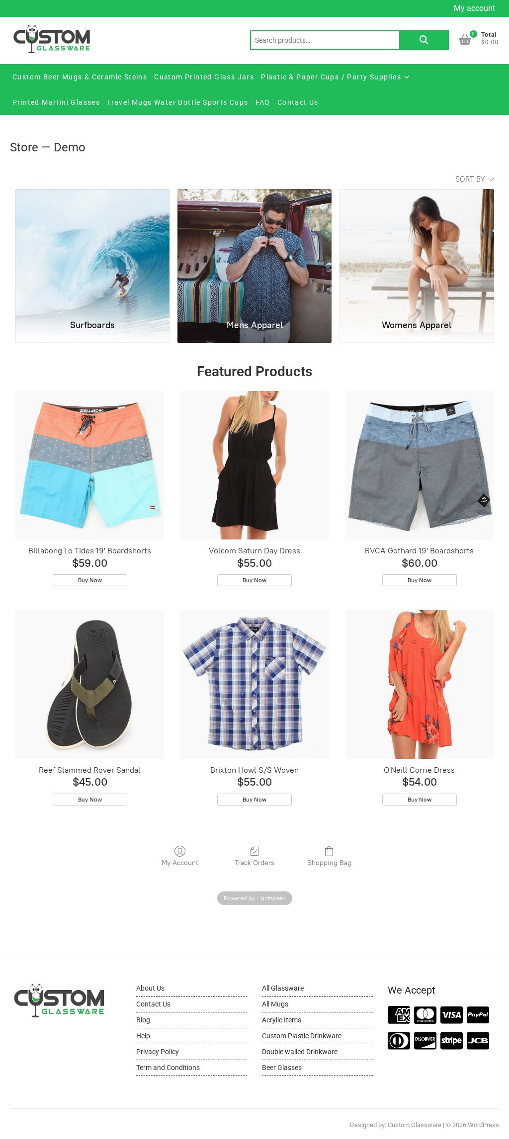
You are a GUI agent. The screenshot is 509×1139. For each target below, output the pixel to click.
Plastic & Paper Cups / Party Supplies (331, 77)
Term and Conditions (168, 1068)
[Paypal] (478, 1015)
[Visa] (451, 1015)
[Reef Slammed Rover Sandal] (90, 684)
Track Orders (254, 863)
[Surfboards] (92, 250)
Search (424, 40)
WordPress (483, 1125)
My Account (180, 863)
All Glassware (283, 988)
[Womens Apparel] (416, 250)
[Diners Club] (399, 1041)
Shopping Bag (329, 863)
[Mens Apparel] (254, 250)
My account (474, 8)
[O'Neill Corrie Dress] (419, 684)
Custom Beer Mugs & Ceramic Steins (79, 77)
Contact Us (298, 102)
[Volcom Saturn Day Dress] (254, 465)
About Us (150, 988)
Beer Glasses (282, 1068)
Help (143, 1036)
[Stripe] (451, 1041)
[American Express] (399, 1015)
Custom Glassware (414, 1125)
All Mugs (275, 1004)
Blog (143, 1020)
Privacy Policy (157, 1052)
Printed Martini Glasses (56, 102)
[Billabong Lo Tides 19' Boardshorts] (90, 465)
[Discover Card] (425, 1041)
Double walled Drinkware (300, 1052)
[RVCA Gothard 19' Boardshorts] (419, 465)
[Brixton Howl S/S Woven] (254, 684)
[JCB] (478, 1041)
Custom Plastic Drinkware (301, 1036)
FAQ (262, 102)
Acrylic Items (281, 1020)
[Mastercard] (425, 1015)
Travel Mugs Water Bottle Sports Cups (177, 102)
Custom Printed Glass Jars (204, 77)
